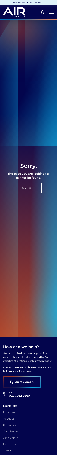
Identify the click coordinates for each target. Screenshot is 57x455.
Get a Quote (10, 437)
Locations (9, 412)
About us (9, 418)
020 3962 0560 (19, 395)
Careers (7, 450)
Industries (9, 444)
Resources (9, 425)
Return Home (28, 188)
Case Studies (11, 431)
